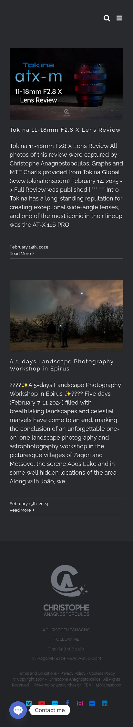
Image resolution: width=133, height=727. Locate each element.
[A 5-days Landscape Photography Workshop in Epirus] (66, 316)
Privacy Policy (73, 673)
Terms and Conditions (37, 673)
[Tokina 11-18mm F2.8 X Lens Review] (66, 84)
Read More (20, 253)
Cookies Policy (102, 673)
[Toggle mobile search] (107, 18)
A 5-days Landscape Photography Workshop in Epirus (62, 365)
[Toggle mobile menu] (120, 18)
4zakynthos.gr (68, 685)
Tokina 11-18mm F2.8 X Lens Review (65, 130)
